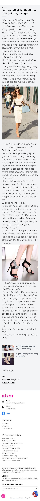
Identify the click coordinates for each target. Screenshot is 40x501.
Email (8, 401)
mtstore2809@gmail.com (15, 403)
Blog (4, 8)
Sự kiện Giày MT (8, 383)
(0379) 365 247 (11, 408)
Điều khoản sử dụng (9, 453)
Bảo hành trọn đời (8, 438)
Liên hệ (5, 476)
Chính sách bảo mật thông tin (12, 443)
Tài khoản (5, 426)
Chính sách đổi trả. (8, 446)
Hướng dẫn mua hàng (10, 451)
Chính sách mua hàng (9, 456)
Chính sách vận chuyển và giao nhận (14, 458)
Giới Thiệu (5, 423)
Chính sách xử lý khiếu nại (11, 448)
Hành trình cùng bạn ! (10, 380)
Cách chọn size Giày (9, 441)
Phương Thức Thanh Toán (11, 461)
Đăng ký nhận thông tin (12, 484)
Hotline (8, 406)
